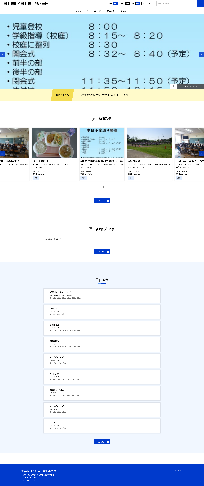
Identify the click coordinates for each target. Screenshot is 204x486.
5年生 (74, 298)
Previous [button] (2, 54)
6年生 (78, 298)
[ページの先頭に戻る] (200, 482)
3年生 (64, 298)
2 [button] (187, 86)
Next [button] (201, 54)
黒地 (127, 4)
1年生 (54, 298)
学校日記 (97, 11)
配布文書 (110, 11)
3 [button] (190, 86)
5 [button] (196, 86)
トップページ (83, 11)
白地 (121, 4)
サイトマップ (178, 470)
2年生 (59, 298)
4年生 (69, 298)
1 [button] (185, 86)
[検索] (188, 3)
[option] (102, 51)
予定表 (123, 11)
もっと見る (101, 200)
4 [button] (193, 86)
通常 (115, 4)
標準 (138, 4)
